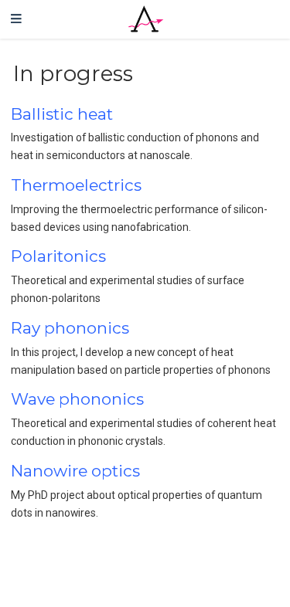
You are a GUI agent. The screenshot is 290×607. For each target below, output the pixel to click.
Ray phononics (70, 327)
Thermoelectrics (76, 185)
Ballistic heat (62, 114)
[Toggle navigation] (16, 19)
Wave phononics (77, 399)
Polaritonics (58, 256)
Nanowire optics (75, 470)
